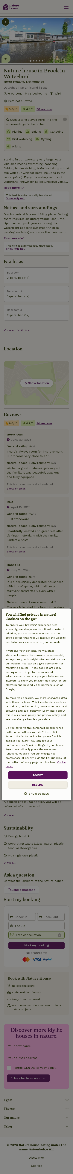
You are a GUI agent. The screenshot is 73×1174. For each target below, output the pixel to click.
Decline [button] (37, 784)
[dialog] (36, 704)
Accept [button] (38, 775)
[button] (36, 793)
